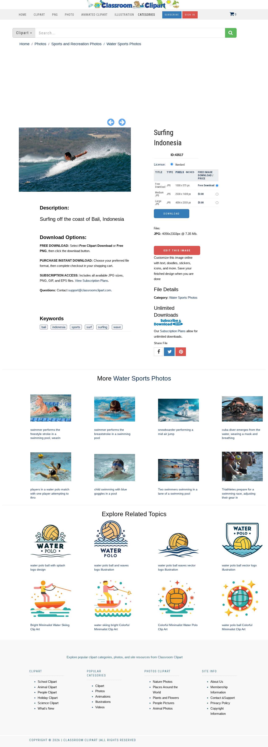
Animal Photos (163, 708)
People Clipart (47, 692)
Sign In (190, 14)
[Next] (122, 121)
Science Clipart (48, 703)
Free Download (160, 185)
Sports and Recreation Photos (76, 44)
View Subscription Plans (91, 280)
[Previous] (110, 121)
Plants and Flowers (166, 697)
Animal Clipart (47, 687)
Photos (40, 44)
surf (89, 327)
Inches (190, 172)
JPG (169, 185)
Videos (100, 707)
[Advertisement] (134, 78)
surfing (102, 327)
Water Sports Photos (124, 44)
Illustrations (103, 701)
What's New (46, 708)
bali (43, 327)
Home (23, 14)
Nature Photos (163, 681)
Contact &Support (222, 697)
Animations (103, 696)
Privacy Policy (220, 703)
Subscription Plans (173, 331)
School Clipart (47, 681)
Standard (180, 164)
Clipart (39, 14)
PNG (55, 14)
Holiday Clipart (48, 697)
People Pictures (163, 703)
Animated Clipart (94, 14)
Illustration (124, 14)
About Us (216, 681)
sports (76, 327)
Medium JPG (159, 194)
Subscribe (172, 14)
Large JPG (158, 203)
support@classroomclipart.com (89, 290)
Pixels (179, 172)
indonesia (58, 327)
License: (159, 164)
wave (117, 327)
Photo (69, 14)
